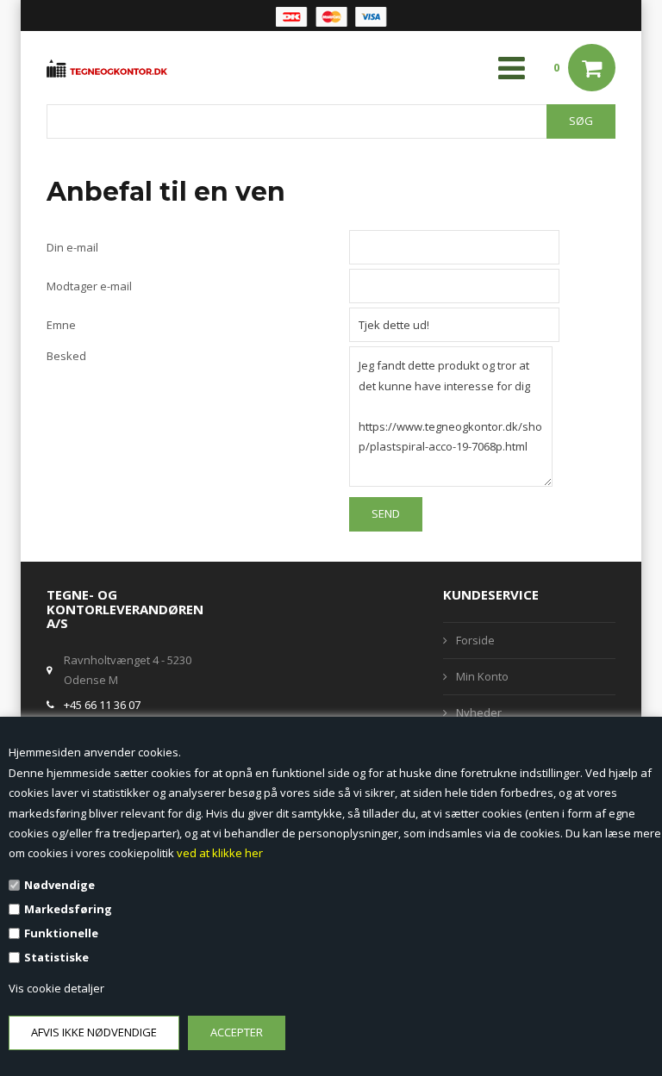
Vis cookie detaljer (56, 988)
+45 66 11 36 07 (102, 704)
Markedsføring (68, 909)
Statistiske (56, 957)
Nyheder (479, 712)
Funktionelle (61, 933)
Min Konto (482, 676)
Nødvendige (59, 885)
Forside (475, 640)
